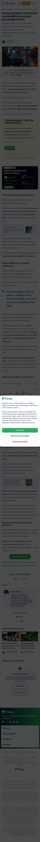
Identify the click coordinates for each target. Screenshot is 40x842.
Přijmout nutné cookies (20, 436)
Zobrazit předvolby (20, 442)
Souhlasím (20, 430)
